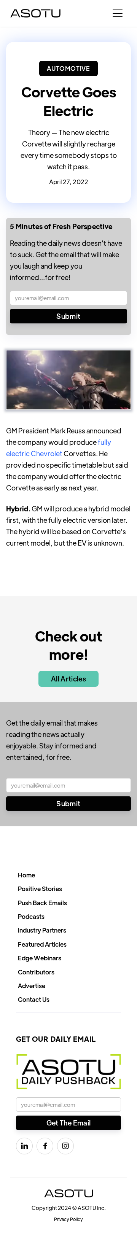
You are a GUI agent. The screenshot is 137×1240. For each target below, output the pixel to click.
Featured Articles (42, 944)
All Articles (68, 678)
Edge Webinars (39, 958)
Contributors (36, 972)
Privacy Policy (68, 1219)
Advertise (31, 986)
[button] (117, 13)
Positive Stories (40, 889)
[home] (35, 13)
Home (26, 875)
